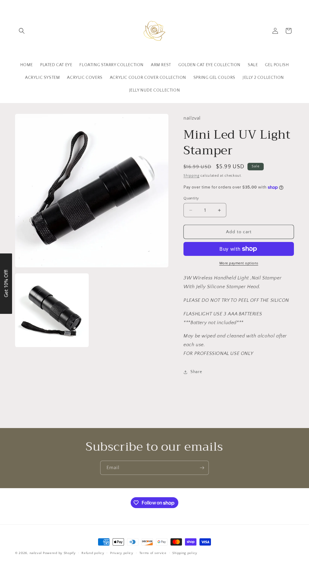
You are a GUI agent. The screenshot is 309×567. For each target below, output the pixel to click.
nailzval (36, 553)
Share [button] (196, 371)
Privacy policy (121, 553)
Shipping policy (184, 553)
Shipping (191, 176)
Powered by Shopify (59, 553)
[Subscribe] (202, 468)
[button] (21, 30)
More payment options (238, 263)
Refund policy (92, 553)
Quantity (191, 198)
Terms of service (153, 553)
